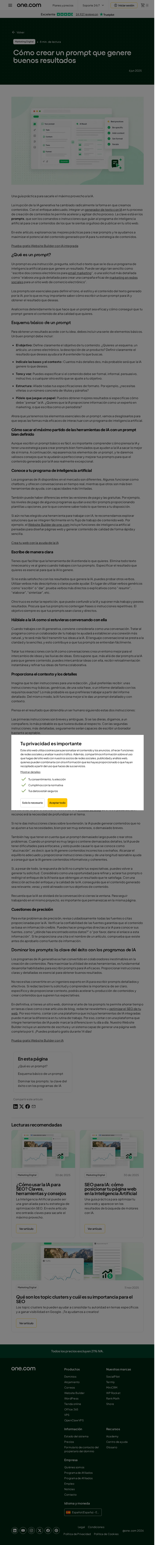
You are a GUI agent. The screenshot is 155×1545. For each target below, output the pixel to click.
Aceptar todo (57, 802)
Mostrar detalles (30, 772)
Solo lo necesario (32, 802)
